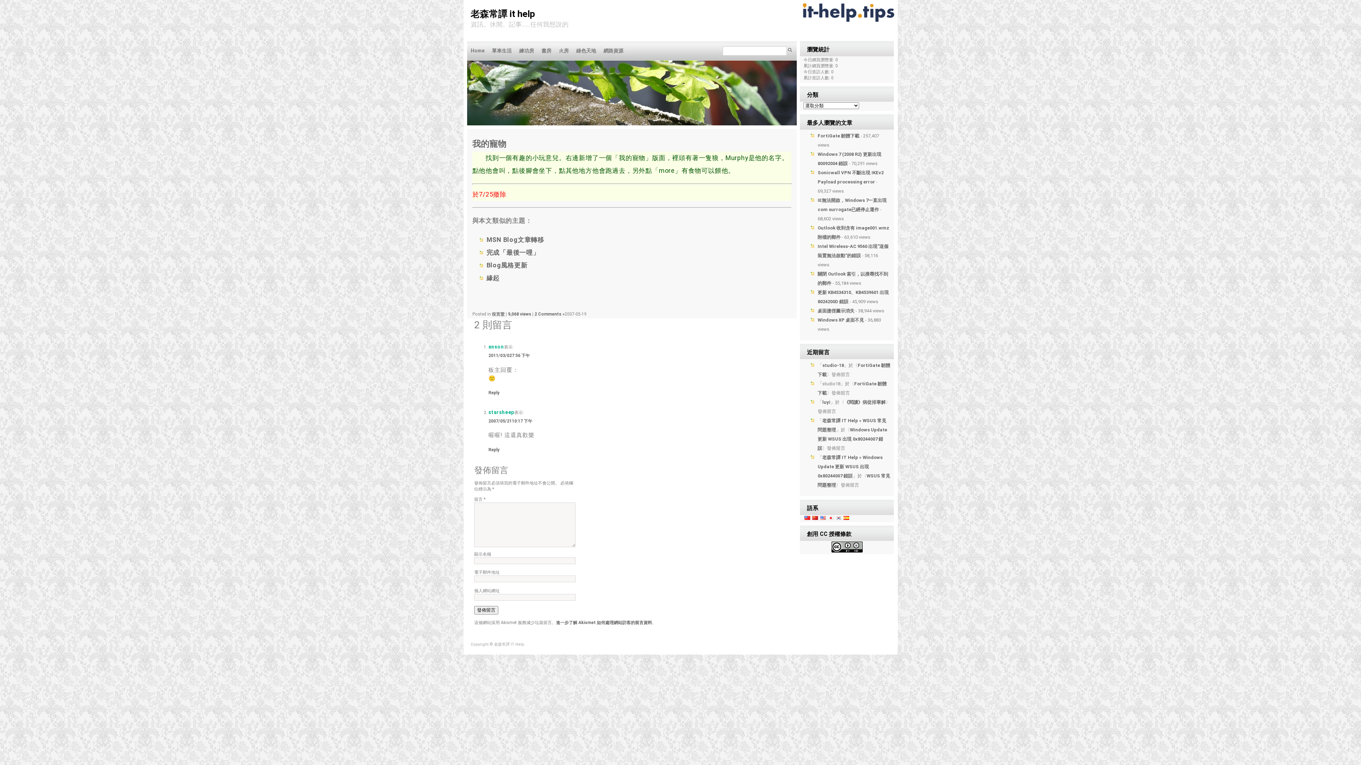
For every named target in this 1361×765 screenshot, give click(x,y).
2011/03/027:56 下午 (509, 355)
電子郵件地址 (487, 572)
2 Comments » (549, 314)
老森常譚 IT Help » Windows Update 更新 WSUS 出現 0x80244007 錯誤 (850, 466)
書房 (546, 50)
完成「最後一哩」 (513, 252)
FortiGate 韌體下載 (838, 135)
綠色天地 (586, 50)
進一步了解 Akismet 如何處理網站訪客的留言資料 (604, 622)
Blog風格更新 (507, 265)
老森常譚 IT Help (503, 13)
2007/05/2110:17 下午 (510, 421)
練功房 (526, 50)
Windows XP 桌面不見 (841, 320)
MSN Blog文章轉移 (516, 239)
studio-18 (833, 365)
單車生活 (502, 50)
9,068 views (520, 314)
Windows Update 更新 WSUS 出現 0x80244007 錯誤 (852, 439)
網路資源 (613, 50)
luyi (826, 402)
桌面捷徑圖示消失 (836, 310)
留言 (480, 499)
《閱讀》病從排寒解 (865, 402)
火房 (564, 50)
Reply (493, 392)
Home (478, 50)
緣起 (493, 278)
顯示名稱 (482, 554)
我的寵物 (489, 144)
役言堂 (498, 314)
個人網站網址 (487, 590)
